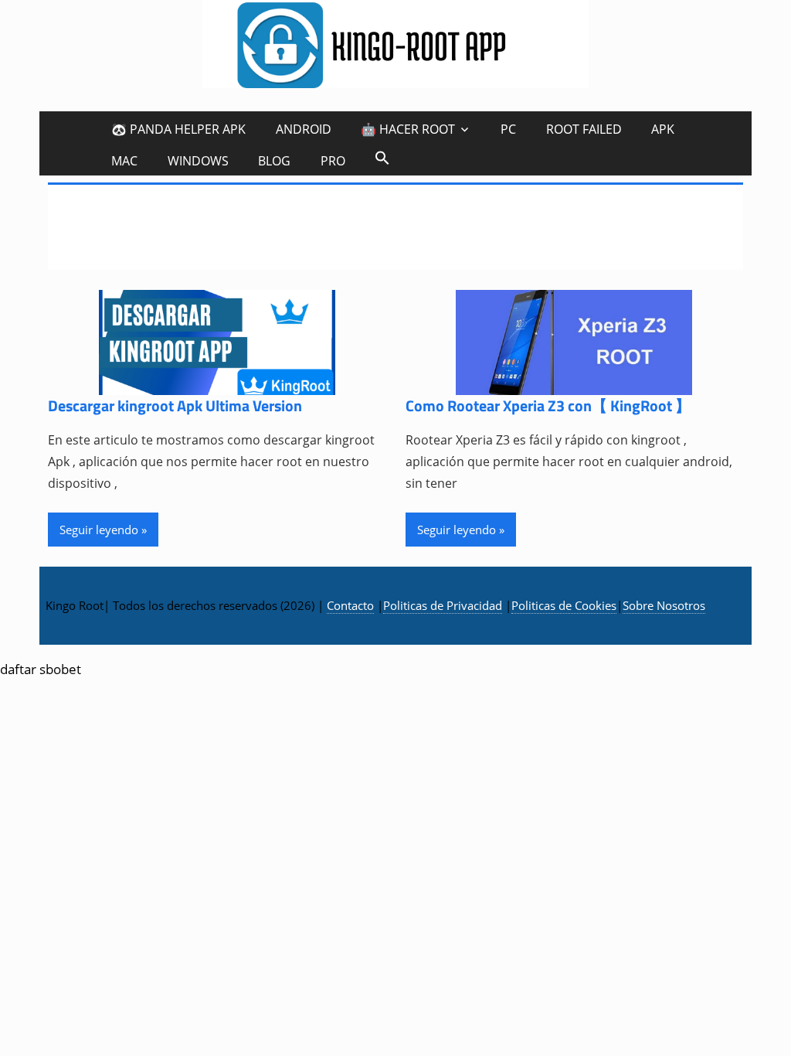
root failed (584, 129)
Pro (333, 160)
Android (303, 129)
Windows (198, 160)
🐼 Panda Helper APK (178, 129)
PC (508, 129)
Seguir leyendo (98, 529)
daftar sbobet (40, 669)
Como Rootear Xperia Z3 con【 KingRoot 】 (548, 405)
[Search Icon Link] (382, 157)
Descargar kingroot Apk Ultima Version (175, 405)
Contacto (350, 605)
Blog (274, 160)
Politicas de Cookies (563, 605)
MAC (124, 160)
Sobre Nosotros (664, 605)
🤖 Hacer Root (408, 129)
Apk (662, 129)
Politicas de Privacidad (442, 605)
